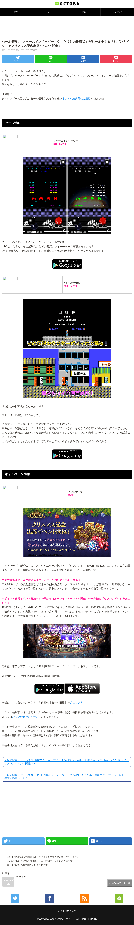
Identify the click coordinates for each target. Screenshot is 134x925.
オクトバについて (67, 911)
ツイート (17, 61)
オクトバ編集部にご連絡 (76, 98)
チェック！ (76, 702)
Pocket (116, 61)
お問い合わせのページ (25, 716)
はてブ (83, 61)
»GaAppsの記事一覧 (119, 883)
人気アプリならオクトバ (62, 919)
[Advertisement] (67, 27)
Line (51, 61)
